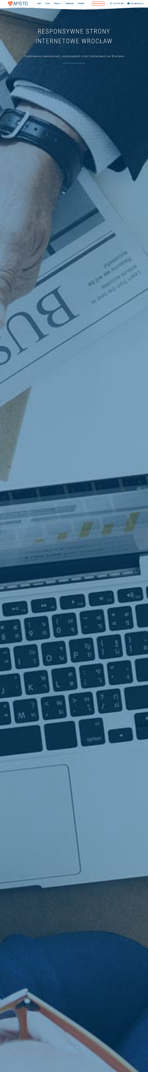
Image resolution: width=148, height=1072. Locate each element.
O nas (47, 3)
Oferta (56, 3)
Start (39, 3)
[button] (98, 3)
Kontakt (81, 3)
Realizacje (70, 3)
